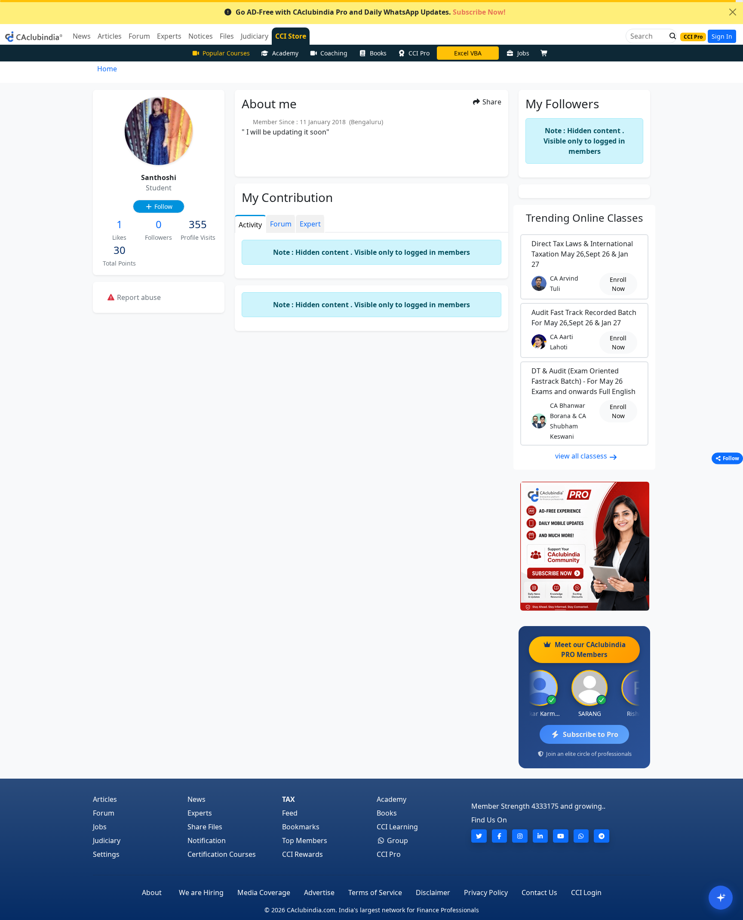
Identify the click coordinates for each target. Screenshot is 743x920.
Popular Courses (226, 53)
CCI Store (290, 36)
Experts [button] (169, 36)
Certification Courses (221, 854)
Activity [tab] (250, 224)
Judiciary (106, 840)
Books (378, 53)
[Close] (732, 12)
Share (491, 102)
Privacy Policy (486, 892)
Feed (290, 813)
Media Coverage (263, 892)
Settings (106, 854)
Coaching (333, 53)
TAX (288, 799)
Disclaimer (433, 892)
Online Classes (584, 218)
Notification (206, 840)
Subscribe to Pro (590, 734)
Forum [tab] (281, 224)
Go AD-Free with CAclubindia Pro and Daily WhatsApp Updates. (371, 12)
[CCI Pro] (584, 546)
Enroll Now (618, 284)
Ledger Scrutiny (468, 53)
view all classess (582, 456)
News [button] (82, 36)
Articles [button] (110, 36)
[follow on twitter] (479, 836)
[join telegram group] (601, 836)
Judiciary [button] (254, 36)
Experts (199, 813)
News (196, 799)
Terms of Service (375, 892)
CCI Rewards (302, 854)
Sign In (722, 36)
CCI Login (586, 892)
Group (396, 840)
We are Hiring (201, 892)
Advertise (319, 892)
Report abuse (138, 297)
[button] (670, 36)
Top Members (304, 840)
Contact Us (539, 892)
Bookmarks (300, 826)
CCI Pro (419, 53)
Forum (103, 813)
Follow (162, 206)
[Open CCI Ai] (721, 898)
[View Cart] (546, 53)
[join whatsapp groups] (581, 836)
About (152, 892)
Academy (285, 53)
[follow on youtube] (560, 836)
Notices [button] (200, 36)
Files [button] (227, 36)
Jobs (523, 53)
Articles (105, 799)
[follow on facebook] (499, 836)
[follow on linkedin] (540, 836)
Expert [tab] (310, 224)
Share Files (204, 826)
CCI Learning (397, 826)
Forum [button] (139, 36)
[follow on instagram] (520, 836)
